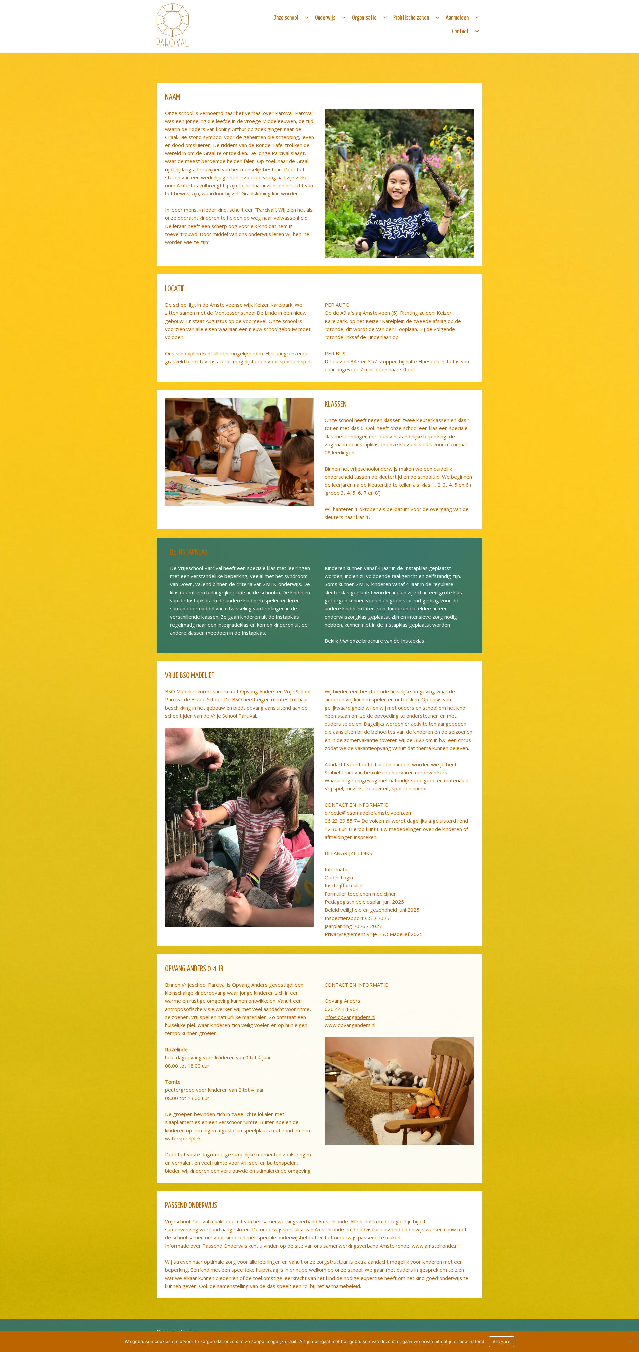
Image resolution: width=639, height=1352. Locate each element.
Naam (172, 97)
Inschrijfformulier (344, 885)
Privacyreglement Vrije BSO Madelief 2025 (374, 934)
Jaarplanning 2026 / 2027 (353, 926)
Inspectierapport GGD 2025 (357, 918)
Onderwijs (325, 18)
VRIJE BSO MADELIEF (189, 676)
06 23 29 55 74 (342, 820)
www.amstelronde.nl (435, 1245)
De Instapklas (189, 552)
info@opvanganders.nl (350, 1017)
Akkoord (502, 1341)
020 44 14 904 (342, 1009)
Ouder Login (339, 877)
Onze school (285, 18)
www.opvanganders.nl (350, 1025)
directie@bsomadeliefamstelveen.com (369, 812)
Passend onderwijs (191, 1206)
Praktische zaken (411, 18)
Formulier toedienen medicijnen (361, 893)
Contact (460, 32)
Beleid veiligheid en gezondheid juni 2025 (372, 909)
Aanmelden (457, 18)
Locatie (175, 289)
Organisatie (364, 18)
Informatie (337, 869)
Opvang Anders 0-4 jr (194, 969)
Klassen (336, 404)
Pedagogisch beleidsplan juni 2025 (364, 901)
